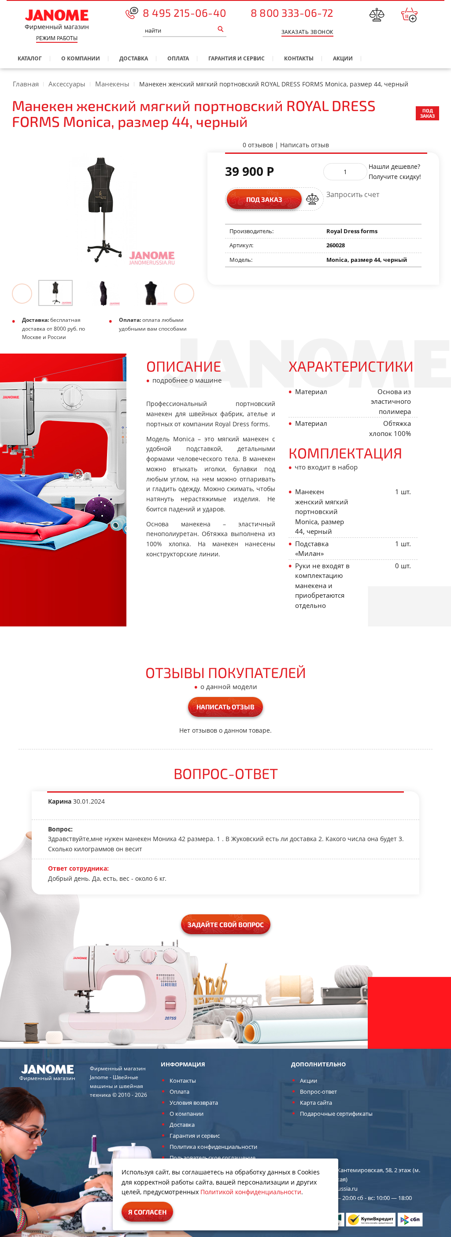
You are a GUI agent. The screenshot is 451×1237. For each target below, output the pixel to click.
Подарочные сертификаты (336, 1114)
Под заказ (264, 199)
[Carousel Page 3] (157, 293)
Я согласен (147, 1212)
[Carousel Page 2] (109, 293)
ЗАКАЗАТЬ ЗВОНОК (307, 32)
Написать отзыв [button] (225, 707)
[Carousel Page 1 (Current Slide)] (62, 293)
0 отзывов (258, 145)
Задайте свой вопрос (226, 924)
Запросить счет (352, 194)
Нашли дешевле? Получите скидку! (395, 171)
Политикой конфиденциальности (250, 1192)
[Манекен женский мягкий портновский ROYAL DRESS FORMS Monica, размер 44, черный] (55, 293)
